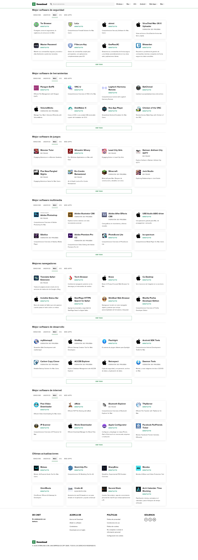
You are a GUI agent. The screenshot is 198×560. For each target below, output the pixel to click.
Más (161, 4)
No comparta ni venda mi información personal (115, 531)
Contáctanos (74, 526)
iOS (134, 4)
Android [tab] (47, 15)
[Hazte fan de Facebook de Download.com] (146, 519)
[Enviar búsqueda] (51, 4)
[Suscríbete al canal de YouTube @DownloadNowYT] (154, 519)
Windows (119, 4)
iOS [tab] (60, 15)
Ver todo (99, 64)
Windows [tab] (37, 15)
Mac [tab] (55, 15)
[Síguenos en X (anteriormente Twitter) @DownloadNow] (150, 519)
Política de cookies (113, 526)
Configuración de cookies (115, 536)
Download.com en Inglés (77, 530)
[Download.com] (39, 4)
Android (142, 4)
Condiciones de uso (113, 523)
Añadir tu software (75, 523)
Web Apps (152, 4)
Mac (128, 4)
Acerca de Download (76, 519)
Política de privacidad (113, 519)
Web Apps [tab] (68, 15)
